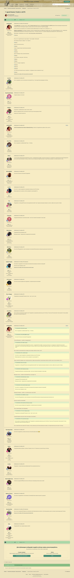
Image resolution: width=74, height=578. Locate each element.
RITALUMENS (9, 171)
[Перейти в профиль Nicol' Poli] (9, 144)
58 (9, 255)
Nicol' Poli (9, 141)
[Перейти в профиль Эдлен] (9, 450)
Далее (15, 19)
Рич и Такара (9, 294)
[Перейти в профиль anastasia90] (6, 15)
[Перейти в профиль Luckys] (9, 467)
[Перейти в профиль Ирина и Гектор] (9, 497)
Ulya (9, 523)
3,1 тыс (9, 101)
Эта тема (65, 4)
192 (9, 209)
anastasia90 (12, 14)
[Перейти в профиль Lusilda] (9, 190)
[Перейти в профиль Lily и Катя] (9, 314)
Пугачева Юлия (9, 429)
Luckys (9, 464)
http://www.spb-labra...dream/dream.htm (35, 33)
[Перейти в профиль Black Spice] (9, 234)
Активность (22, 4)
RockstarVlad (9, 509)
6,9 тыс (9, 224)
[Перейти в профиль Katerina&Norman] (9, 482)
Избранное (32, 4)
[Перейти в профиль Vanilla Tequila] (9, 265)
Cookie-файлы (46, 574)
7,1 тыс (9, 180)
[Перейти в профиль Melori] (9, 159)
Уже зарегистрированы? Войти (57, 1)
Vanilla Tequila (9, 261)
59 (9, 288)
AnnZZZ (9, 78)
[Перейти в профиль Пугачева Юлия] (9, 433)
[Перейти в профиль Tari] (9, 204)
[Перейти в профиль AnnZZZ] (9, 81)
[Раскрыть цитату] (15, 328)
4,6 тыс (9, 472)
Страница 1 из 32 (22, 19)
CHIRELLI (9, 107)
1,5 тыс (9, 502)
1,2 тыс (9, 487)
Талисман (9, 215)
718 (9, 319)
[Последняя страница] (17, 19)
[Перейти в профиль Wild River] (9, 250)
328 (9, 532)
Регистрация (67, 1)
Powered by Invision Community (37, 576)
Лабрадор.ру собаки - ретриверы (31, 1)
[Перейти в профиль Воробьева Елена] (9, 96)
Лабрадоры (16, 15)
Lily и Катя (9, 310)
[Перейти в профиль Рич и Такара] (9, 297)
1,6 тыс (9, 438)
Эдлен (9, 446)
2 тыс (10, 164)
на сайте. (46, 26)
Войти (52, 555)
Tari (9, 200)
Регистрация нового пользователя (21, 555)
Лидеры (26, 4)
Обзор (16, 4)
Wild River (9, 247)
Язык (27, 574)
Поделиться (58, 15)
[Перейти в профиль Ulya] (9, 527)
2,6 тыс (9, 32)
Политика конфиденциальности (37, 574)
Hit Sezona (9, 279)
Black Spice (9, 230)
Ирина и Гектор (9, 493)
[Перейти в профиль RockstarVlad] (9, 513)
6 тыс (10, 149)
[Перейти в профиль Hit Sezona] (9, 283)
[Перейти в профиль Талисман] (9, 219)
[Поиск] (69, 4)
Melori (9, 155)
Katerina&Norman (9, 478)
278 (9, 116)
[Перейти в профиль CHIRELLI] (9, 111)
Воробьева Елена (9, 92)
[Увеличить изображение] (16, 35)
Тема (30, 574)
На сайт (12, 4)
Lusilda (9, 187)
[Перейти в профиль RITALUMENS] (9, 175)
